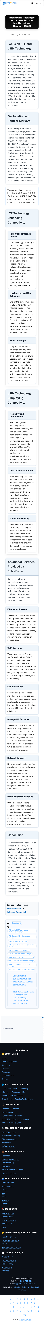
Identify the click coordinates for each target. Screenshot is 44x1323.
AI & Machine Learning (11, 1136)
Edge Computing (8, 1139)
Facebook (35, 1287)
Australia (5, 1200)
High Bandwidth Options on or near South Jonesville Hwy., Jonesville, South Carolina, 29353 (23, 998)
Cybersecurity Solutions (12, 1116)
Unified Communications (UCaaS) (15, 1119)
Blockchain (6, 1143)
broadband (16, 923)
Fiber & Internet (14, 908)
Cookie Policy (7, 1264)
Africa (4, 1197)
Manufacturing (8, 1163)
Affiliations (6, 1244)
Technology (6, 1072)
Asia (3, 1193)
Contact (5, 1079)
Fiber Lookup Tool (9, 1062)
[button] (32, 3)
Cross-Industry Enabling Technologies (18, 1099)
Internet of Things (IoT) (11, 1123)
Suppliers (6, 1065)
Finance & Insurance (10, 1159)
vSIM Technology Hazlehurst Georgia (19, 965)
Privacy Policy (7, 1257)
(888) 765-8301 (26, 1281)
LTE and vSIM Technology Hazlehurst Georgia (18, 931)
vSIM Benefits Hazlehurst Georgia (21, 957)
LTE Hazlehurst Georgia (18, 941)
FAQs (4, 1227)
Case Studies (7, 1217)
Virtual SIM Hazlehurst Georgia (20, 954)
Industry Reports (9, 1220)
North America (8, 1183)
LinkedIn (16, 1287)
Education (6, 1166)
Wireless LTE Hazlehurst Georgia (21, 969)
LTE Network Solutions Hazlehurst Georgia (21, 946)
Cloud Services (8, 1112)
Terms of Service (9, 1260)
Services (5, 1069)
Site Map (5, 1271)
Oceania (5, 1204)
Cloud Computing (9, 1132)
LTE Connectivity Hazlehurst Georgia (19, 937)
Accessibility (7, 1267)
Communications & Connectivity (15, 1089)
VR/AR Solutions (8, 1146)
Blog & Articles (8, 1213)
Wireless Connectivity (17, 912)
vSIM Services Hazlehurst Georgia (21, 961)
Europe (5, 1190)
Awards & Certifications (11, 1247)
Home (4, 1058)
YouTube (22, 1290)
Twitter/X (25, 1287)
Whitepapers (7, 1224)
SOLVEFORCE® (25, 1319)
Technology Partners (10, 1240)
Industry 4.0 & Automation (12, 1095)
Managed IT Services (10, 1109)
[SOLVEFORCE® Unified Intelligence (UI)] (9, 3)
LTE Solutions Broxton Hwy (19, 950)
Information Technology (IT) (13, 1092)
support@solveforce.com (24, 1284)
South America (8, 1186)
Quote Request (8, 1076)
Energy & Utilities (9, 1173)
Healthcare (6, 1156)
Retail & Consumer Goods (12, 1170)
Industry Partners (9, 1237)
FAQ (24, 1315)
